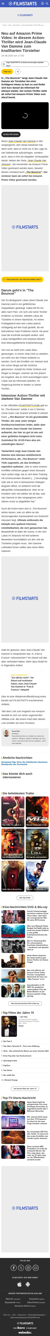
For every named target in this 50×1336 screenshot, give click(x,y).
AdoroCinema (33, 1302)
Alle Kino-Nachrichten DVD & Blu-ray (25, 1003)
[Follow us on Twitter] (21, 1268)
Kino (9, 25)
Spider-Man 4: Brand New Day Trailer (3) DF (13, 889)
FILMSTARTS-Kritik (29, 405)
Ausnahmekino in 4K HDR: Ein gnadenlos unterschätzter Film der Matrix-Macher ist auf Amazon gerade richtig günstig (36, 990)
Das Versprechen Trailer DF (12, 857)
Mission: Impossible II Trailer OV (37, 825)
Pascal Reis (16, 731)
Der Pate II (7, 1041)
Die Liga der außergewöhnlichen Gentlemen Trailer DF (37, 857)
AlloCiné (9, 1299)
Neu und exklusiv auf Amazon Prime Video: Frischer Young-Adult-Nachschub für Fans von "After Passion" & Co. (37, 974)
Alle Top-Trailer (25, 898)
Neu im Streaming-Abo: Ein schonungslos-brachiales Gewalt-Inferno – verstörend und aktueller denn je (38, 945)
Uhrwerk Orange (11, 1080)
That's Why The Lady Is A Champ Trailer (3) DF (13, 825)
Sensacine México (22, 1306)
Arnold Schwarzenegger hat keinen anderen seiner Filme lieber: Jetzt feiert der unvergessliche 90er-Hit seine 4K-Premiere (37, 915)
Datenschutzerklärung (18, 1318)
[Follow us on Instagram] (28, 1268)
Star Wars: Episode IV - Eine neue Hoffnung (21, 1046)
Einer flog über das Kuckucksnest (17, 1056)
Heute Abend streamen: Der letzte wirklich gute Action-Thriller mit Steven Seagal (37, 958)
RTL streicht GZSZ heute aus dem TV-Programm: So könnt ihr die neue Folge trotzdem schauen (37, 1120)
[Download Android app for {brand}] (29, 1284)
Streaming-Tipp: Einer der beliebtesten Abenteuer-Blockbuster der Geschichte (24, 763)
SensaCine (34, 1299)
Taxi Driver (7, 1070)
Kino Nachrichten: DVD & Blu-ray (32, 25)
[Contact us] (36, 1268)
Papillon (6, 1066)
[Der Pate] (9, 1026)
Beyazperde (10, 1302)
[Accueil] (23, 3)
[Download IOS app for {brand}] (21, 1284)
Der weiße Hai (9, 1075)
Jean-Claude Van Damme (22, 141)
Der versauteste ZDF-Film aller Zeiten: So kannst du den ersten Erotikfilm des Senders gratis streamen (37, 1135)
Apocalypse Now (10, 1061)
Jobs (14, 1315)
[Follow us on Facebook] (14, 1268)
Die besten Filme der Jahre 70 (25, 1089)
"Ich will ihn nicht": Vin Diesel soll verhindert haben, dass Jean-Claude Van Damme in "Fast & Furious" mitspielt (24, 684)
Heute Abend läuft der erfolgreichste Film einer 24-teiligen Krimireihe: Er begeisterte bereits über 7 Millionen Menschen (37, 1106)
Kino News (16, 25)
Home (5, 25)
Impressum (22, 1315)
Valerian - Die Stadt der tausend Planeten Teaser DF (37, 889)
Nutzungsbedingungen (36, 1315)
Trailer (21, 1026)
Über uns (6, 1315)
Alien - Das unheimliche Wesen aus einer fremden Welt (26, 1051)
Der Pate (23, 1017)
